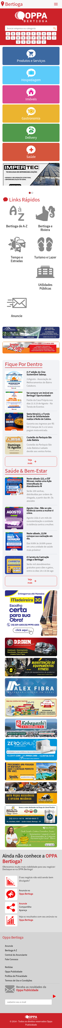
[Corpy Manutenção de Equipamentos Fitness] (31, 668)
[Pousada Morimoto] (31, 772)
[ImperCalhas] (31, 347)
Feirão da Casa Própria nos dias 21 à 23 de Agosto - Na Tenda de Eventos (40, 403)
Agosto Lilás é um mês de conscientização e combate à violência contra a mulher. (40, 521)
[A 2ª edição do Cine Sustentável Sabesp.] (14, 379)
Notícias (9, 967)
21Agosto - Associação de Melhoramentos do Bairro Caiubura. (39, 382)
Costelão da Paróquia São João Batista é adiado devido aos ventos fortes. (39, 448)
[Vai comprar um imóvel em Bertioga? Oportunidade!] (14, 400)
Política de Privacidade (16, 976)
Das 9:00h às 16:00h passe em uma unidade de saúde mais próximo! (40, 546)
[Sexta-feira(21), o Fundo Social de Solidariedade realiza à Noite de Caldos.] (14, 421)
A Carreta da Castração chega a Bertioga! (38, 558)
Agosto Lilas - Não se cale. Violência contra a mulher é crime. (40, 511)
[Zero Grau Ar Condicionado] (31, 750)
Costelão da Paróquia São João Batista (39, 438)
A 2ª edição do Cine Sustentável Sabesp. (36, 373)
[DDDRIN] (31, 648)
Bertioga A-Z (11, 950)
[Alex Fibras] (31, 688)
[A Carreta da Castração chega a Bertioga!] (14, 564)
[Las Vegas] (31, 708)
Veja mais (30, 461)
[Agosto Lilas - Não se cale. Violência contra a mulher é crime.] (14, 517)
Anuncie (9, 945)
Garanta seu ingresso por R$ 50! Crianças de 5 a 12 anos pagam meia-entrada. (40, 427)
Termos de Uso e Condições (18, 980)
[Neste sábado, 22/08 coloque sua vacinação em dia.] (14, 541)
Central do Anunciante (16, 954)
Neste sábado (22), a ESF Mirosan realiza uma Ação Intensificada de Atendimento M (39, 482)
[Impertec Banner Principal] (31, 176)
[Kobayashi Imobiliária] (31, 729)
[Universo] (31, 793)
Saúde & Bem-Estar (26, 470)
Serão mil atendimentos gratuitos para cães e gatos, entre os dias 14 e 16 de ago (40, 567)
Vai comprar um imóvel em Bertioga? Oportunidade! (40, 394)
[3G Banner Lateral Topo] (31, 613)
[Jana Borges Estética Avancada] (31, 837)
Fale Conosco (11, 959)
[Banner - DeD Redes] (31, 332)
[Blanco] (31, 815)
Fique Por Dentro (23, 364)
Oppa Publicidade (13, 971)
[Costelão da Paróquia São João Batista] (14, 445)
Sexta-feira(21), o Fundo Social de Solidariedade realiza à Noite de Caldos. (39, 416)
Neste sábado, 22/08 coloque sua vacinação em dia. (40, 536)
